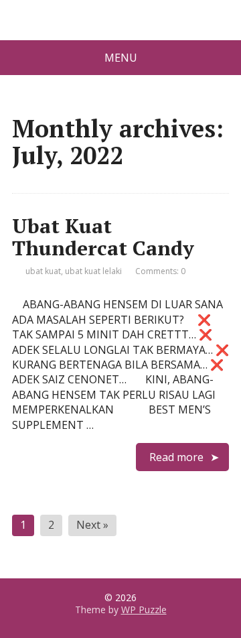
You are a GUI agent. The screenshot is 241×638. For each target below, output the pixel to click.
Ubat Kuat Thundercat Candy (103, 236)
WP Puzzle (144, 609)
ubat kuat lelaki (93, 271)
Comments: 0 (160, 271)
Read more (176, 457)
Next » (92, 524)
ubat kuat (43, 271)
